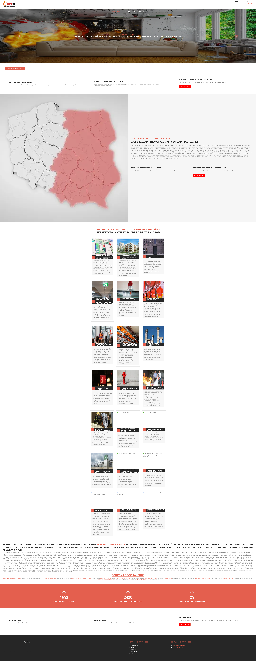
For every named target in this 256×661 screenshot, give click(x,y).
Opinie (135, 11)
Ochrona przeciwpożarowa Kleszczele (12, 578)
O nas (124, 11)
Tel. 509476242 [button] (184, 624)
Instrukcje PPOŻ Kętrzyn (228, 578)
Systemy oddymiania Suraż (49, 578)
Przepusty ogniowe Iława (151, 578)
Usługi (130, 11)
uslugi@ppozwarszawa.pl (237, 3)
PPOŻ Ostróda (168, 578)
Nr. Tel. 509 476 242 (178, 647)
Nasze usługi (134, 649)
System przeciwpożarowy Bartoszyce (106, 579)
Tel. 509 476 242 (249, 3)
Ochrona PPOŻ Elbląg (105, 578)
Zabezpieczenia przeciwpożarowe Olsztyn (81, 578)
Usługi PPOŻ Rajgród (142, 579)
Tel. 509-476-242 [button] (185, 87)
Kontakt (141, 11)
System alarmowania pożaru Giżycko (203, 578)
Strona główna (116, 11)
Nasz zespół (134, 651)
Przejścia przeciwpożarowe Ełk (123, 578)
